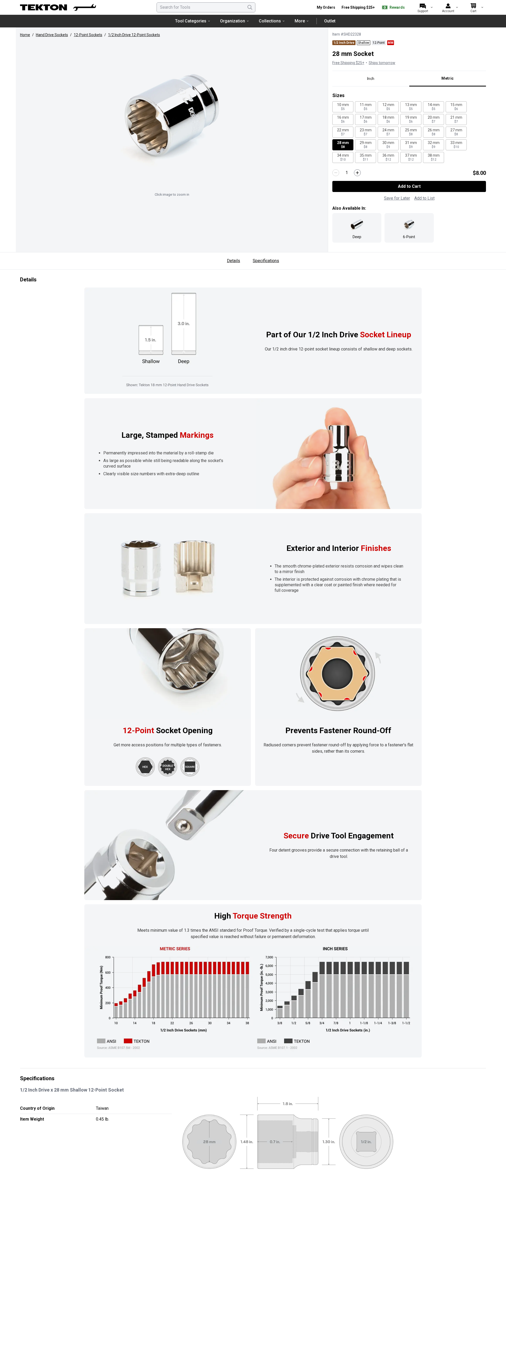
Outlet (329, 20)
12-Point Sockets (88, 35)
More (300, 20)
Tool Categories (190, 20)
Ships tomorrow (382, 63)
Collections (270, 20)
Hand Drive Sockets (52, 35)
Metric (447, 78)
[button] (172, 115)
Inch (370, 78)
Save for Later (397, 198)
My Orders (326, 7)
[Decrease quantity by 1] (335, 172)
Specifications (266, 260)
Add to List (424, 198)
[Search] (250, 7)
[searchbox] (206, 7)
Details (233, 260)
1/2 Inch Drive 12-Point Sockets (134, 35)
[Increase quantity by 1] (357, 172)
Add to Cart (409, 186)
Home (25, 35)
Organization (232, 20)
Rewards (397, 7)
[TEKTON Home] (58, 7)
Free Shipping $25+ (358, 7)
